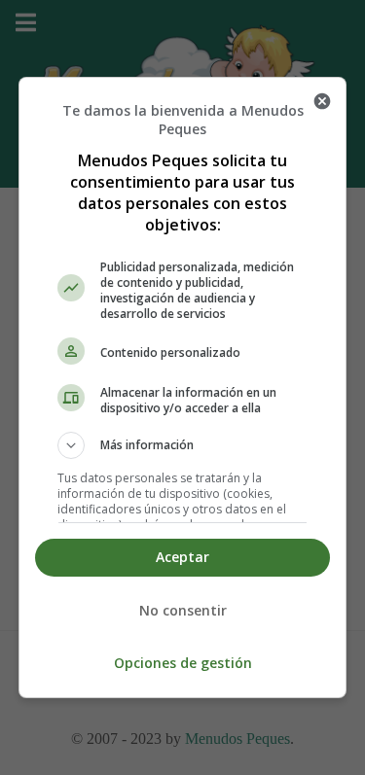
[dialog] (182, 388)
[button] (183, 445)
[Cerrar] (322, 101)
